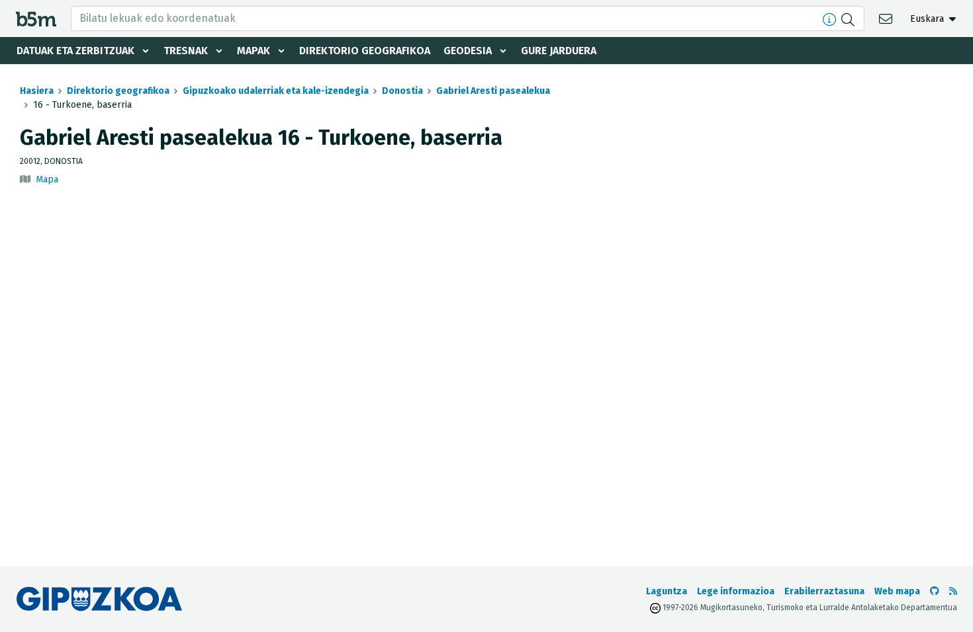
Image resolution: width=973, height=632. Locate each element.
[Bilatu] (849, 18)
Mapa (47, 179)
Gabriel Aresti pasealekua (493, 91)
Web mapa (897, 591)
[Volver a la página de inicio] (36, 18)
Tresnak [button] (185, 50)
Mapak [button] (253, 50)
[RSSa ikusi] (953, 591)
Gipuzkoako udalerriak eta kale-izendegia (276, 91)
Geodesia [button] (467, 50)
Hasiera (37, 91)
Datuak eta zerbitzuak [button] (75, 50)
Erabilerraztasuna (824, 591)
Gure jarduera (558, 50)
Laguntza (666, 591)
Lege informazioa (735, 591)
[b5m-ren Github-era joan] (934, 591)
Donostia (402, 91)
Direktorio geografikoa (364, 50)
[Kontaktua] (887, 18)
